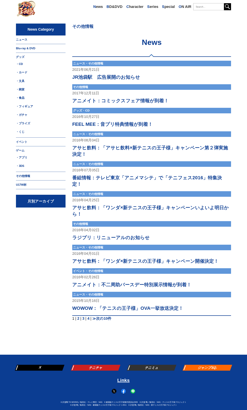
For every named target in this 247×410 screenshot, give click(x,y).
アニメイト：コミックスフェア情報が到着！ (120, 100)
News (98, 7)
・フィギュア (24, 106)
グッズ (20, 57)
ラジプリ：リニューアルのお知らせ (111, 237)
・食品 (20, 97)
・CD (19, 64)
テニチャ (96, 367)
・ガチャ (21, 114)
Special (168, 7)
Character (134, 7)
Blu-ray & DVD (25, 48)
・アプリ (21, 157)
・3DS (20, 165)
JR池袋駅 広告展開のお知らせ (106, 77)
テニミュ (152, 367)
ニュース (21, 39)
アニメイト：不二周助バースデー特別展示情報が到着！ (131, 284)
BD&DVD (114, 7)
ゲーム (20, 150)
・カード (21, 72)
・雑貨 (20, 89)
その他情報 (83, 26)
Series (152, 7)
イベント (21, 141)
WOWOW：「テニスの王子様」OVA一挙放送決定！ (127, 308)
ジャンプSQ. (207, 367)
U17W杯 (21, 184)
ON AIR (185, 7)
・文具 (20, 81)
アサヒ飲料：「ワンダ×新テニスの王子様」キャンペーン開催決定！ (145, 261)
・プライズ (23, 123)
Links (123, 380)
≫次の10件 (101, 318)
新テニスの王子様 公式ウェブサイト (26, 10)
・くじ (20, 131)
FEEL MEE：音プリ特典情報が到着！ (112, 124)
